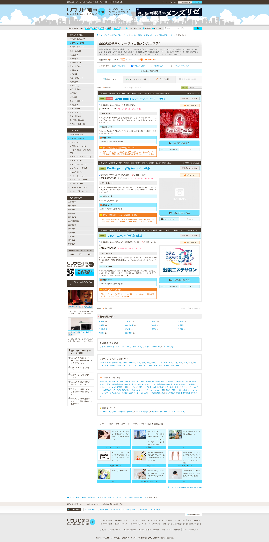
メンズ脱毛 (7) (76, 160)
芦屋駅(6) (71, 228)
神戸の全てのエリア (77, 39)
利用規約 (177, 529)
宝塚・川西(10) (75, 116)
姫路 (88, 28)
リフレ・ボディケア (77, 175)
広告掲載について (114, 529)
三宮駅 (101, 321)
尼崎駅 (127, 329)
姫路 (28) (74, 81)
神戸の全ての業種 (76, 134)
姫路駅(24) (72, 217)
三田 (150, 365)
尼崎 (138, 362)
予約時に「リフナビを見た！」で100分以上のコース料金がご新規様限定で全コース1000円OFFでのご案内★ (127, 295)
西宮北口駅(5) (73, 221)
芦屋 (185, 362)
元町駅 (127, 321)
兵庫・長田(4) (75, 108)
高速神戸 (131, 362)
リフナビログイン (144, 529)
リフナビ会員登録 (129, 529)
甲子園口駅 (103, 329)
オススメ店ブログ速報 (155, 520)
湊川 (172, 365)
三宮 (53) (74, 54)
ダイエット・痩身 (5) (79, 168)
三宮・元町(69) (75, 51)
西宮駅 (153, 325)
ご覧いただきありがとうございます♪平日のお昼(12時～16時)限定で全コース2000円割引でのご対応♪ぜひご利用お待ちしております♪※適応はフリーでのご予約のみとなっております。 (127, 220)
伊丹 (143, 362)
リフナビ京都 (115, 509)
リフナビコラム (180, 520)
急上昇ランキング (121, 524)
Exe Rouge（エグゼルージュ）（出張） (126, 168)
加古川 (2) (75, 85)
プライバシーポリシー (190, 529)
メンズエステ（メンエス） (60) (81, 151)
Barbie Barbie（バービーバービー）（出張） (133, 99)
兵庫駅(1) (71, 236)
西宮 (109, 28)
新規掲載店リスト (121, 520)
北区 (125, 365)
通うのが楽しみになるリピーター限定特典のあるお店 (152, 384)
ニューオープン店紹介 (137, 520)
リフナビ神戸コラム (135, 28)
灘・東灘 (105, 365)
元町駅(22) (72, 205)
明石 (95, 28)
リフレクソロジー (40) (79, 179)
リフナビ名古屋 (129, 509)
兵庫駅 (153, 329)
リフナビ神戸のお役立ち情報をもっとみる (186, 487)
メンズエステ (75, 142)
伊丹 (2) (74, 74)
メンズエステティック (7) (81, 156)
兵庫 (175, 362)
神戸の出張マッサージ (108, 362)
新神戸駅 (181, 321)
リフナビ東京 (143, 509)
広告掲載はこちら (179, 524)
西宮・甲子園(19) (76, 101)
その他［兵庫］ (116, 365)
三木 (145, 365)
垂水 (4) (74, 97)
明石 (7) (74, 93)
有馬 (135, 365)
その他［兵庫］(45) (77, 124)
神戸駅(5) (71, 209)
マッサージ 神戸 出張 (126, 411)
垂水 (165, 362)
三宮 (102, 28)
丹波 (155, 365)
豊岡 (160, 365)
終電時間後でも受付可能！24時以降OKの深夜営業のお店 (167, 381)
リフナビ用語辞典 (194, 520)
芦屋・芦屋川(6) (76, 112)
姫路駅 (101, 325)
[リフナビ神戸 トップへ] (86, 12)
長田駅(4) (71, 240)
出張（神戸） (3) (77, 46)
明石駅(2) (71, 244)
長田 (180, 362)
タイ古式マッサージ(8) (78, 187)
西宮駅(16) (72, 225)
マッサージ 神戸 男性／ (160, 411)
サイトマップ (166, 529)
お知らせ (103, 529)
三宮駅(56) (72, 201)
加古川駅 (128, 333)
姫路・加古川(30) (76, 77)
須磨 (140, 365)
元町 (125, 362)
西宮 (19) (74, 104)
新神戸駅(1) (72, 213)
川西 (195, 362)
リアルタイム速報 (106, 520)
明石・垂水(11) (75, 89)
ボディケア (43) (77, 183)
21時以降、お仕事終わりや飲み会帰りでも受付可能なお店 (122, 381)
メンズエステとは (106, 524)
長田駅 (180, 329)
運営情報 (156, 529)
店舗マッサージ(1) (107, 346)
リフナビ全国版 (75, 509)
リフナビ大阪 (90, 509)
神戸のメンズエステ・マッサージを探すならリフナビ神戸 (136, 538)
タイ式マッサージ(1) (152, 346)
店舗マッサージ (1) (78, 146)
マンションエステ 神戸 (177, 411)
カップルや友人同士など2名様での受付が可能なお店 (148, 387)
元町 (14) (74, 58)
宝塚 (190, 362)
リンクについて (154, 524)
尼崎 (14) (74, 70)
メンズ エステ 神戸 (142, 411)
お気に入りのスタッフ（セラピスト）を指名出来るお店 (143, 393)
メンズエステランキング (138, 524)
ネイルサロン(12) (76, 172)
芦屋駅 (180, 325)
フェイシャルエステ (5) (80, 164)
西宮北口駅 (129, 325)
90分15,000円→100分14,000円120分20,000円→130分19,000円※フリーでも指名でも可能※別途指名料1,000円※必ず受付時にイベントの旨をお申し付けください (127, 153)
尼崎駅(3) (71, 232)
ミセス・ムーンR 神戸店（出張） (122, 235)
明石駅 (101, 333)
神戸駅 (153, 321)
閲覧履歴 (148, 28)
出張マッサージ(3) (77, 43)
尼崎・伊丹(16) (75, 66)
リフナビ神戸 (103, 509)
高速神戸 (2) (76, 62)
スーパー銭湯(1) (168, 346)
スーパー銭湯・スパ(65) (79, 191)
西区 (130, 365)
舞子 (177, 365)
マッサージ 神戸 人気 (108, 411)
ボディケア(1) (138, 346)
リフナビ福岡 (155, 509)
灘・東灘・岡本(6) (77, 120)
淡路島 (166, 365)
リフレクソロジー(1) (123, 346)
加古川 (117, 28)
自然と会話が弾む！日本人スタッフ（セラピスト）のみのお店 (140, 390)
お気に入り (158, 28)
